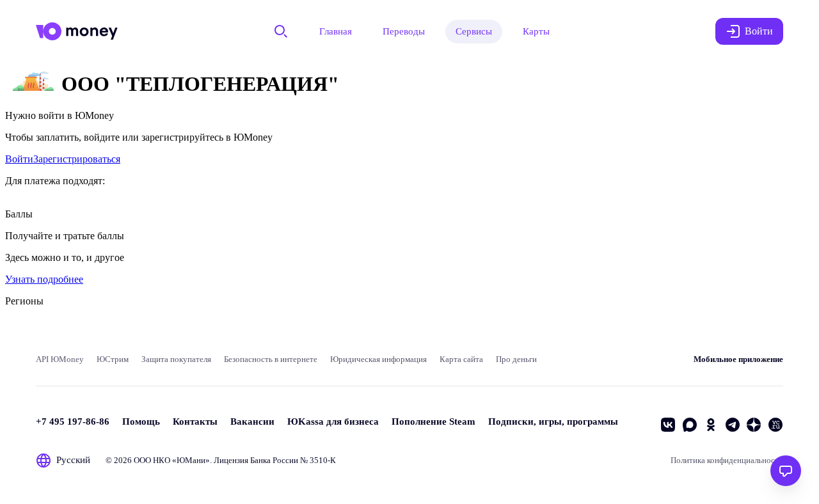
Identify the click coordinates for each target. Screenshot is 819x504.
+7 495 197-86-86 (72, 421)
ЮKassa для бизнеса (333, 421)
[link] (19, 159)
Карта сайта (461, 359)
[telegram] (732, 424)
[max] (689, 424)
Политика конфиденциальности (727, 460)
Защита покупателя (176, 359)
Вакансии (252, 421)
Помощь (141, 421)
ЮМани (191, 460)
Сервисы (474, 31)
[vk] (668, 424)
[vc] (775, 424)
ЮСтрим (113, 359)
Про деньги (516, 359)
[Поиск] (281, 31)
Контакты (195, 421)
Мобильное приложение (738, 359)
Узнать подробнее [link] (44, 279)
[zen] (753, 424)
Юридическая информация (378, 359)
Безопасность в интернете (270, 359)
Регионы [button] (24, 300)
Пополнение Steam (433, 421)
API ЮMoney (60, 359)
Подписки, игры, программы (553, 421)
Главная (335, 31)
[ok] (711, 424)
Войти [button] (759, 31)
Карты (536, 31)
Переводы (404, 31)
